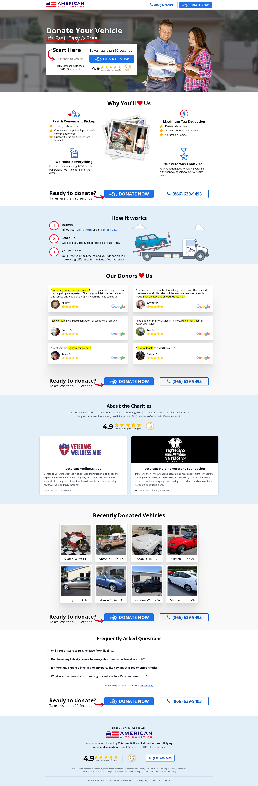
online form (84, 229)
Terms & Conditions (161, 780)
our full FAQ (146, 685)
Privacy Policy (142, 780)
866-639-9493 (109, 229)
